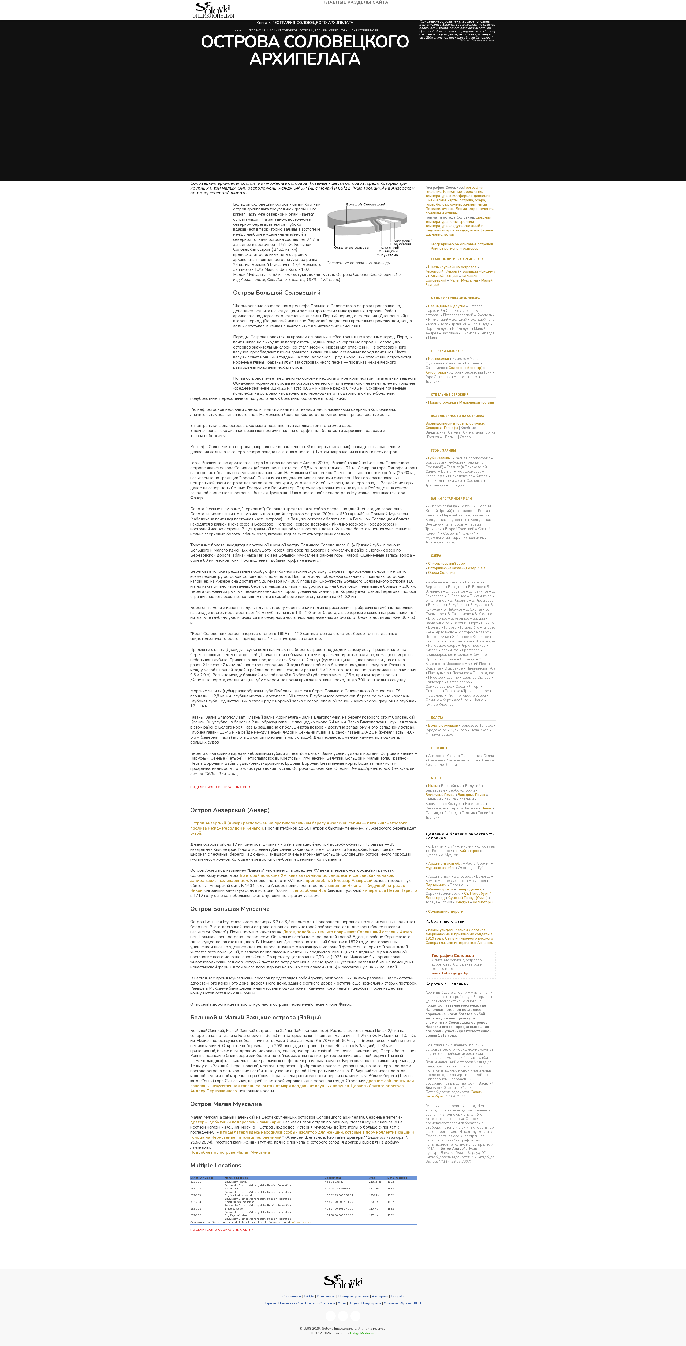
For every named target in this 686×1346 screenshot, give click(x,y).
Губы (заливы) (440, 458)
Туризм (270, 1303)
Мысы (436, 778)
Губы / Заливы (443, 450)
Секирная (434, 428)
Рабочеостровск (439, 889)
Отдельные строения (450, 395)
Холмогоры (483, 902)
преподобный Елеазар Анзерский (339, 880)
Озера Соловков (442, 572)
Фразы (406, 1303)
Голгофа (451, 428)
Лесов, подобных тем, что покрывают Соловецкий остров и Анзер (347, 932)
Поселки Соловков (447, 351)
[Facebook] (331, 1316)
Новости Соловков (320, 1303)
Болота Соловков (443, 725)
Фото (342, 1303)
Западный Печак (471, 795)
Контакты (325, 1296)
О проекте (291, 1296)
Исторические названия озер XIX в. (457, 568)
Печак (487, 808)
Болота (437, 718)
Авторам (380, 1296)
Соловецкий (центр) (465, 367)
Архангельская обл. (445, 863)
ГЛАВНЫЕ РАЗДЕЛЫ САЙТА (356, 2)
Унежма (462, 902)
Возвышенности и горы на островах (455, 423)
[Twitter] (355, 1316)
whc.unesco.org (301, 1222)
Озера (436, 556)
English (397, 1296)
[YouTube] (343, 1316)
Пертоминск (436, 885)
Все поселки (438, 358)
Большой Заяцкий (443, 276)
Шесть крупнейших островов (452, 267)
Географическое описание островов (462, 244)
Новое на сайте (290, 1303)
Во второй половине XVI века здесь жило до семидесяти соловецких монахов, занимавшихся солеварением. (292, 878)
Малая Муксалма (464, 280)
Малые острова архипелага (455, 298)
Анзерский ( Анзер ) (442, 271)
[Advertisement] (206, 282)
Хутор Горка (436, 372)
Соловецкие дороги (445, 911)
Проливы (439, 748)
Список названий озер (446, 563)
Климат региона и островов (454, 248)
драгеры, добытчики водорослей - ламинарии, (236, 1122)
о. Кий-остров (467, 850)
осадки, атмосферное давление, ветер (459, 232)
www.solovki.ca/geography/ (450, 973)
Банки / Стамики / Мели (451, 498)
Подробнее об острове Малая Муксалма (230, 1152)
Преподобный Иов (307, 890)
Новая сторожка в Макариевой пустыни (461, 402)
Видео (354, 1303)
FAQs (309, 1296)
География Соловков (453, 955)
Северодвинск (469, 889)
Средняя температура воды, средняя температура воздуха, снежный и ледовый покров (458, 224)
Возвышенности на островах (457, 416)
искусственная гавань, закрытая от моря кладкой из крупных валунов (280, 1086)
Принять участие (353, 1296)
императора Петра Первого (389, 890)
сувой (195, 833)
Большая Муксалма (479, 271)
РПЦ (417, 1303)
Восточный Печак (440, 795)
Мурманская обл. (440, 868)
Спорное (391, 1303)
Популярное (371, 1303)
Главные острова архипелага (457, 259)
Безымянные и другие (446, 306)
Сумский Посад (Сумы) (467, 898)
